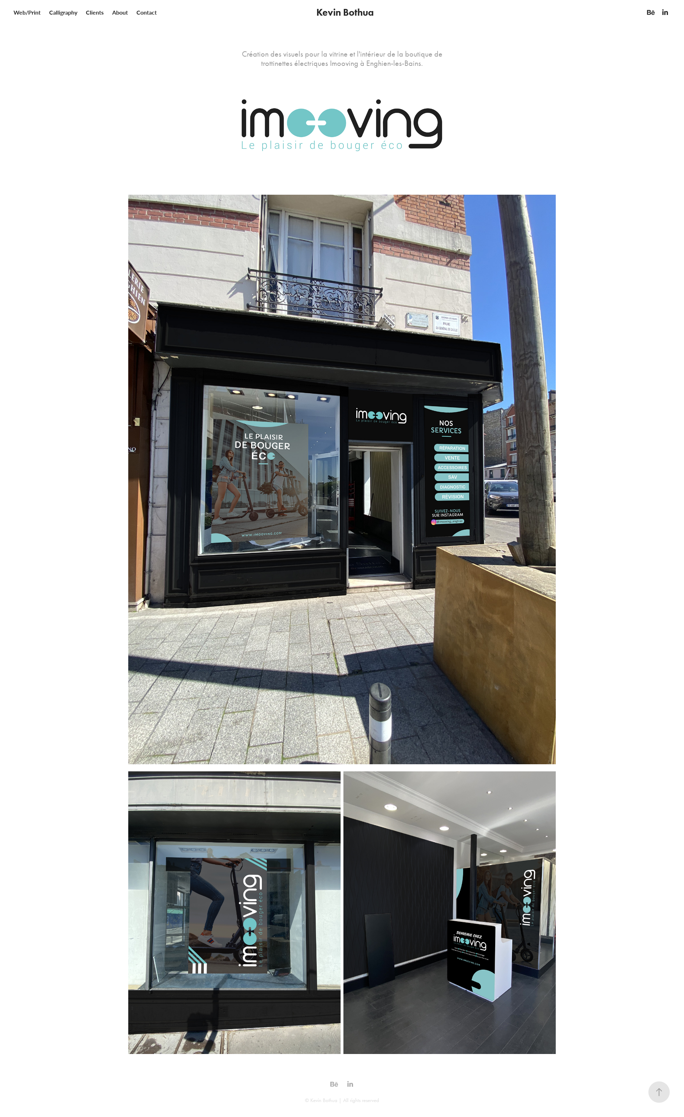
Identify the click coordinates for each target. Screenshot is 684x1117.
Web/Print (27, 12)
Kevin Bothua (345, 12)
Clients (95, 12)
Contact (146, 12)
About (120, 12)
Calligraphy (63, 12)
